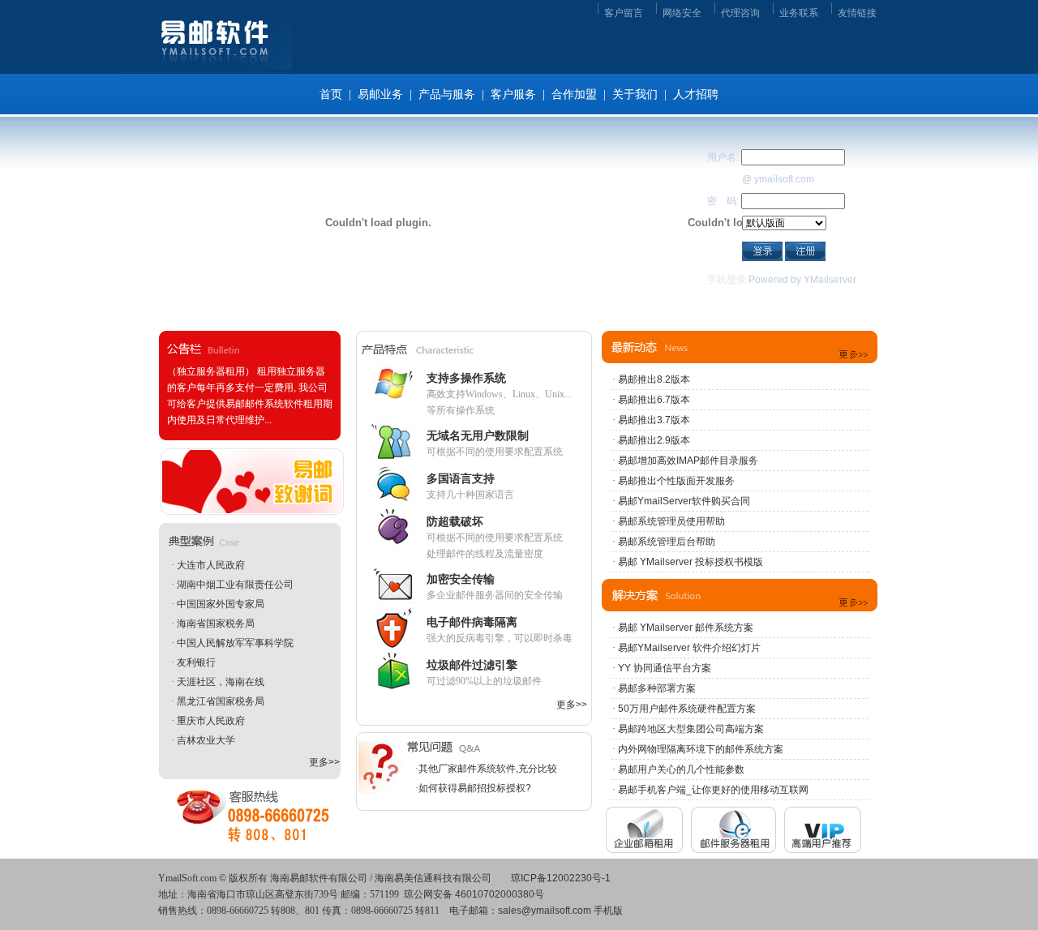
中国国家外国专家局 (220, 604)
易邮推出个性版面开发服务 (676, 480)
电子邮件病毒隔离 (472, 621)
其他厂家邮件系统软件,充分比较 (487, 768)
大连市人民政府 (211, 565)
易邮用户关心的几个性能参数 (681, 769)
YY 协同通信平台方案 (664, 668)
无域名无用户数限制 (478, 435)
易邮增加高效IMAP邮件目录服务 (688, 460)
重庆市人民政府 (211, 720)
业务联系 (798, 13)
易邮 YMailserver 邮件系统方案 (685, 627)
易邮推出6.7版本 (654, 399)
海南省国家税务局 (216, 623)
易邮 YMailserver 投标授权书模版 (690, 562)
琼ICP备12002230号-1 (561, 878)
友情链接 (857, 13)
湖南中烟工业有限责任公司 (235, 584)
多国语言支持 (461, 478)
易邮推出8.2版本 (654, 379)
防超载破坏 (455, 521)
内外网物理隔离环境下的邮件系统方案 (700, 749)
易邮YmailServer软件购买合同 (684, 501)
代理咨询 (740, 13)
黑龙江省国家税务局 (220, 701)
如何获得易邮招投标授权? (474, 788)
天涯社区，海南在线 (220, 682)
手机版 (608, 910)
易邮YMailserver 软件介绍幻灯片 (689, 648)
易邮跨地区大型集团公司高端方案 (691, 729)
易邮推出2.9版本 (654, 440)
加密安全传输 (461, 578)
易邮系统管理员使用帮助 (671, 521)
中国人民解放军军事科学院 (235, 643)
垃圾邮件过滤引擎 (472, 664)
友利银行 (196, 662)
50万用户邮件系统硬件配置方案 (687, 708)
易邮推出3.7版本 (654, 420)
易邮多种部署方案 (657, 688)
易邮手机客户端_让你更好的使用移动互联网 (713, 789)
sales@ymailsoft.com (544, 910)
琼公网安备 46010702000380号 (474, 894)
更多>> (324, 762)
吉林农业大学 (206, 740)
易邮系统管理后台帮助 (666, 541)
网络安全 (682, 13)
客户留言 (623, 13)
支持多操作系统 (466, 377)
